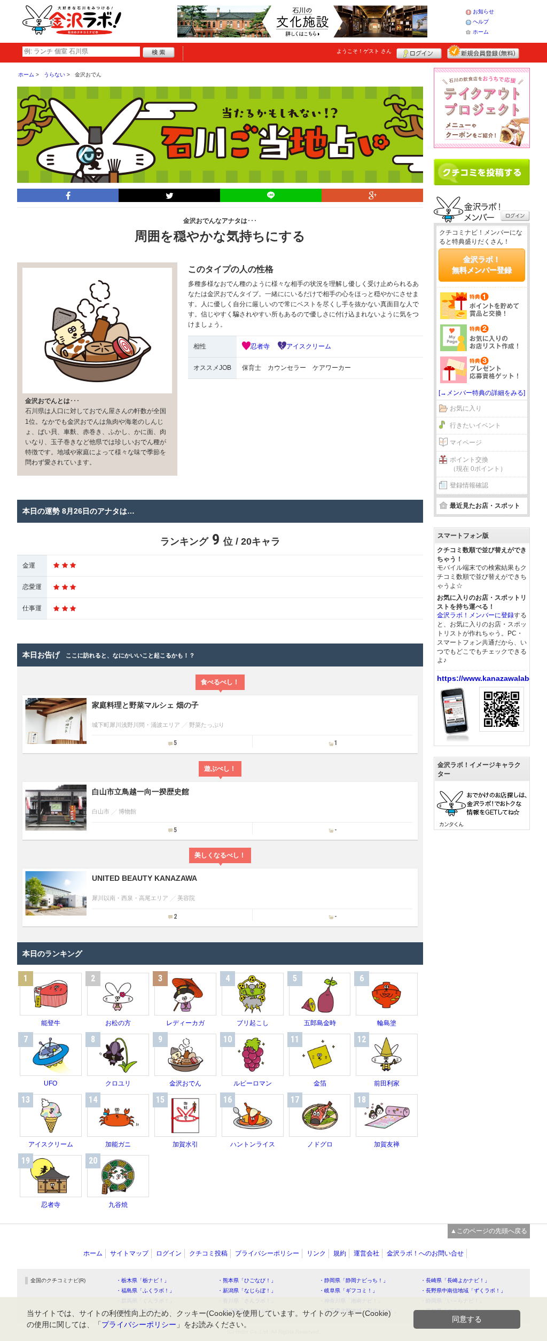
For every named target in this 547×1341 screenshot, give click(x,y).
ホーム (481, 32)
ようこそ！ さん (364, 51)
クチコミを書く (482, 172)
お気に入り (466, 408)
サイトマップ (129, 1253)
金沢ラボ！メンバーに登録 (475, 615)
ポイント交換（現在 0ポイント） (478, 464)
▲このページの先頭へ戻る (488, 1231)
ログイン (419, 52)
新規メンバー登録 (483, 52)
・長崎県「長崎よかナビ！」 (455, 1280)
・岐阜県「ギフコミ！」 (348, 1290)
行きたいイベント (475, 425)
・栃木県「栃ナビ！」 (142, 1280)
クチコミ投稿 (208, 1253)
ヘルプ (481, 22)
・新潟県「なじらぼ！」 (246, 1290)
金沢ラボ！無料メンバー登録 (482, 264)
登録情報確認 (469, 485)
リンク (316, 1253)
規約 (339, 1253)
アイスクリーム (308, 346)
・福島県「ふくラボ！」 (145, 1290)
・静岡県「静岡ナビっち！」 (353, 1280)
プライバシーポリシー (267, 1253)
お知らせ (483, 11)
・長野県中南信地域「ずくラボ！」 (463, 1290)
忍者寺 (260, 346)
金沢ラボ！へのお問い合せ (425, 1253)
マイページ (466, 442)
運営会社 (366, 1253)
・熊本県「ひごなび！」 (246, 1280)
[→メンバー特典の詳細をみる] (482, 393)
